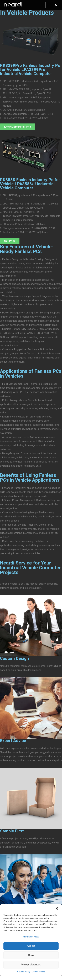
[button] (57, 908)
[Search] (56, 5)
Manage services (31, 937)
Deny (31, 955)
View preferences (31, 964)
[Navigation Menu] (49, 5)
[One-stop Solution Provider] (13, 4)
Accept (31, 945)
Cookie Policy (23, 972)
